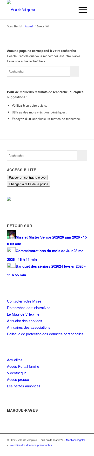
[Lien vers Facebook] (69, 450)
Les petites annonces (23, 385)
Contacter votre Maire (24, 301)
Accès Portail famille (23, 366)
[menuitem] (69, 9)
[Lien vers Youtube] (83, 450)
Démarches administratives (28, 307)
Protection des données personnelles (30, 445)
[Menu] (80, 9)
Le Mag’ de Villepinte (23, 314)
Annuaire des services (24, 320)
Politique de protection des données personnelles (45, 333)
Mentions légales (76, 440)
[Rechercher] (69, 9)
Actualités (14, 359)
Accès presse (18, 379)
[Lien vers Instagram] (76, 450)
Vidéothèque (17, 372)
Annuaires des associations (28, 327)
